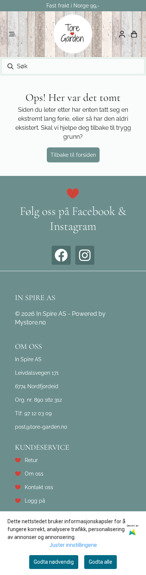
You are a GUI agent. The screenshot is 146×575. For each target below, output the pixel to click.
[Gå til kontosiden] (122, 34)
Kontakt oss (39, 487)
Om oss (34, 473)
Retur (31, 460)
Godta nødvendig (54, 562)
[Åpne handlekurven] (134, 34)
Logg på (35, 500)
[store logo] (73, 34)
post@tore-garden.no (41, 426)
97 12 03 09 (38, 413)
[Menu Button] (12, 34)
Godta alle (100, 562)
